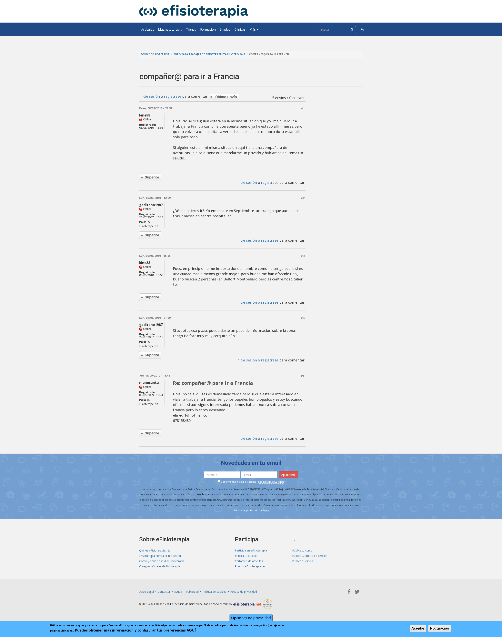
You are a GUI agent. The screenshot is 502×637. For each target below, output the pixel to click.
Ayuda (178, 591)
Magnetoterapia (170, 29)
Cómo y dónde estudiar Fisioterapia (162, 561)
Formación (208, 29)
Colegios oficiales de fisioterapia (159, 566)
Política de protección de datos (251, 510)
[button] (362, 29)
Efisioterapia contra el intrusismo (160, 556)
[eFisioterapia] (193, 11)
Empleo (225, 29)
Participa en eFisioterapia (251, 550)
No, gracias (439, 628)
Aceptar (418, 628)
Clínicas (240, 29)
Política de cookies (214, 591)
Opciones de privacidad (251, 617)
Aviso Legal (146, 591)
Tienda (191, 29)
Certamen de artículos (249, 561)
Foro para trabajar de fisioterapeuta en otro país (209, 54)
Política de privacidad (243, 591)
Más (252, 29)
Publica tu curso (302, 550)
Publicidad (192, 591)
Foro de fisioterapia (155, 54)
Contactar (164, 591)
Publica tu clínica (302, 561)
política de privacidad (271, 481)
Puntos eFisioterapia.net (250, 566)
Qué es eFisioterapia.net (154, 550)
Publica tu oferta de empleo (309, 556)
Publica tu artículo (246, 556)
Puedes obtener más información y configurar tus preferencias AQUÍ (135, 630)
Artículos (147, 29)
